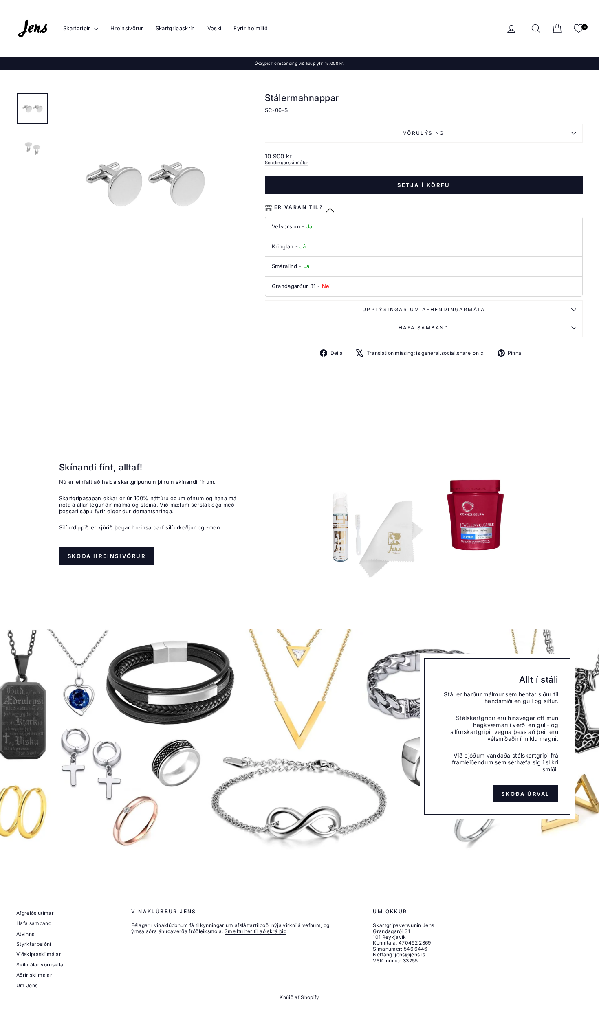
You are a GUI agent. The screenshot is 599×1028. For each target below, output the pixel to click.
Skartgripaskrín (175, 28)
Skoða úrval (525, 793)
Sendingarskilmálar (286, 162)
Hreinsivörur (126, 28)
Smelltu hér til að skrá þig (255, 931)
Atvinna (25, 934)
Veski (214, 28)
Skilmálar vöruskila (39, 965)
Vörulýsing (424, 133)
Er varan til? (298, 207)
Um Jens (26, 985)
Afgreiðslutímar (35, 913)
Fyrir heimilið (250, 28)
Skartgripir (77, 28)
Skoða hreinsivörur (107, 556)
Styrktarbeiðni (33, 944)
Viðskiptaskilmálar (38, 954)
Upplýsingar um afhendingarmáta (423, 309)
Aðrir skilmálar (34, 975)
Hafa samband (424, 328)
